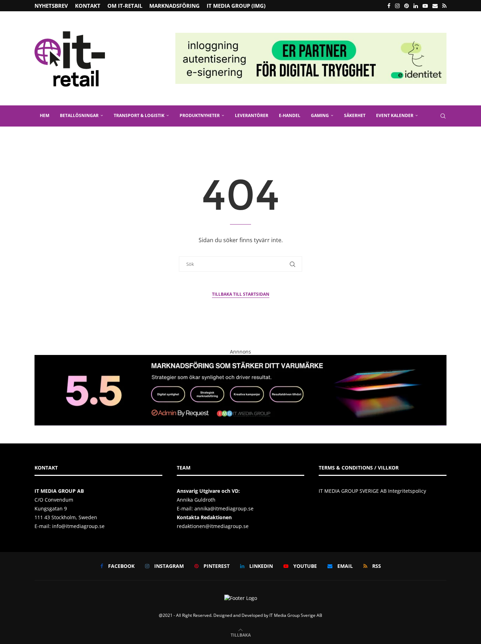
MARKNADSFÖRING (174, 5)
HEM (44, 115)
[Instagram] (397, 5)
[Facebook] (389, 5)
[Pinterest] (406, 5)
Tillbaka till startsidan (240, 294)
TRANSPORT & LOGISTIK (139, 115)
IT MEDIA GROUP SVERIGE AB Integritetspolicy (372, 490)
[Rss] (444, 5)
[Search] (442, 116)
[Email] (435, 5)
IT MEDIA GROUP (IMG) (236, 5)
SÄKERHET (355, 115)
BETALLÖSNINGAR (79, 115)
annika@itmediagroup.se (224, 508)
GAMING (320, 115)
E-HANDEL (289, 115)
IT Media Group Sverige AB (295, 615)
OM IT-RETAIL (124, 5)
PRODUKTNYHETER (200, 115)
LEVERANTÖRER (251, 115)
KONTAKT (87, 5)
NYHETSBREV (51, 5)
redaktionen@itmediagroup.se (213, 526)
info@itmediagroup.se (78, 526)
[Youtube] (425, 5)
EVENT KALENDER (394, 115)
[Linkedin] (415, 5)
